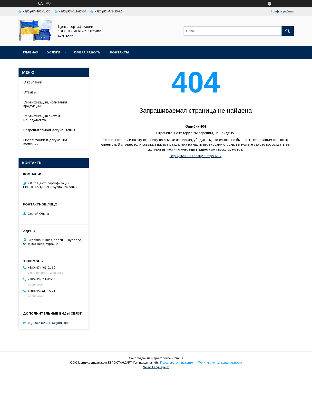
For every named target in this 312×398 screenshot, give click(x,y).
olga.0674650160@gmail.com (49, 323)
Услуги (53, 52)
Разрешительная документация (49, 130)
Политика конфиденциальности (220, 362)
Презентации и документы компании (45, 142)
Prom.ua (177, 358)
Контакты (119, 52)
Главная (31, 52)
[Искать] (288, 31)
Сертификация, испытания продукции (45, 104)
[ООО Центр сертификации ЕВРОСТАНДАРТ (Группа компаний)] (35, 40)
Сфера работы (87, 52)
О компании (32, 82)
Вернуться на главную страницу (196, 156)
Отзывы (29, 92)
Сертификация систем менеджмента (41, 118)
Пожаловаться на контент (178, 362)
